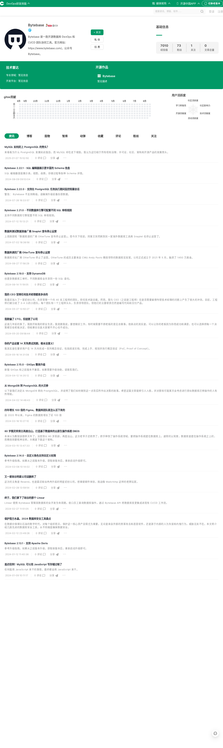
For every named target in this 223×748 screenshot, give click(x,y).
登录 (211, 11)
